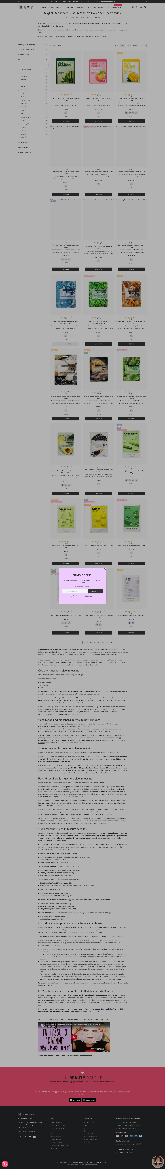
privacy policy (89, 596)
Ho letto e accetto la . (83, 596)
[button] (5, 1164)
